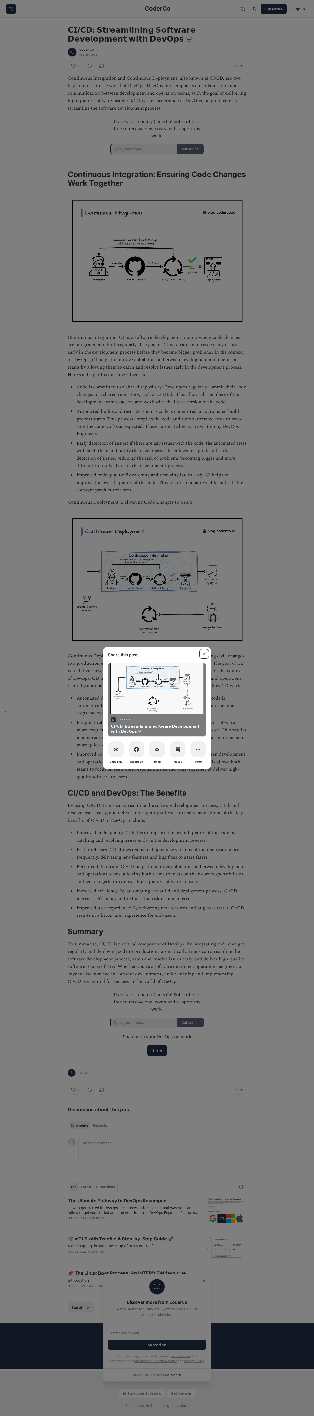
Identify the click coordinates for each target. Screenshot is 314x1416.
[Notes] (177, 749)
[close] (204, 654)
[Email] (157, 749)
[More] (198, 749)
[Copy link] (116, 749)
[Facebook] (136, 749)
